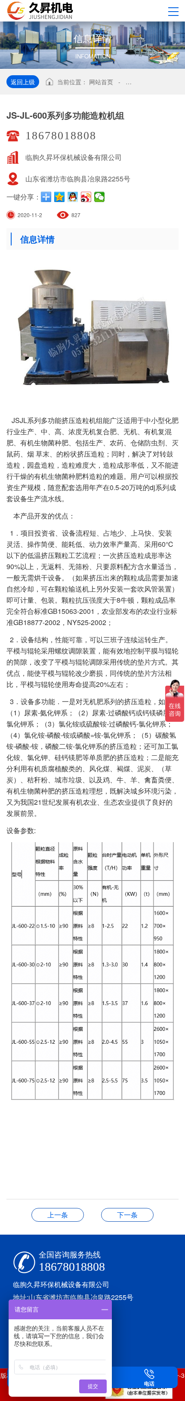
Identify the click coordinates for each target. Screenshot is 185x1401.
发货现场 (127, 1215)
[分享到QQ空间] (59, 197)
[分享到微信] (99, 197)
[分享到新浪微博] (86, 197)
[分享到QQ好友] (73, 197)
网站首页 (101, 81)
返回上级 (23, 81)
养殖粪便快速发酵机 (57, 1215)
